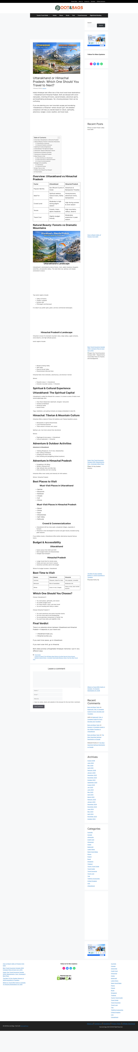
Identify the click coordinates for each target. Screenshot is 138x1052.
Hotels (54, 15)
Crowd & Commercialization (43, 161)
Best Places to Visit (40, 156)
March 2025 (90, 797)
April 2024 (90, 814)
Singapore (90, 861)
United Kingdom (92, 881)
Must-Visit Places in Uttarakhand (44, 157)
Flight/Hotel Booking (95, 15)
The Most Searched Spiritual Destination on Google (95, 737)
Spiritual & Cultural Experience (43, 147)
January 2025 (91, 802)
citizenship (90, 837)
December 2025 (92, 775)
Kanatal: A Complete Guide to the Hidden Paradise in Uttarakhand (96, 729)
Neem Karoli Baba (92, 852)
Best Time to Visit (40, 168)
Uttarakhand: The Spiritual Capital (44, 148)
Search (89, 22)
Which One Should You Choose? (43, 170)
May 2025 (90, 792)
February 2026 (91, 770)
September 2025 (92, 782)
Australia (90, 832)
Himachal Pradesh (41, 166)
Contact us (98, 1024)
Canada (89, 835)
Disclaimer (93, 1)
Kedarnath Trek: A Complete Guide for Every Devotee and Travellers (95, 712)
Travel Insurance (82, 15)
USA (88, 883)
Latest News (91, 849)
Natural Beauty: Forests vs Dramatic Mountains (47, 141)
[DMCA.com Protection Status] (64, 979)
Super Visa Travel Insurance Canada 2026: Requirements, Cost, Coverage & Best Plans (95, 462)
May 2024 (90, 811)
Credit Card (90, 839)
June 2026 (90, 763)
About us (90, 1024)
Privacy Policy (74, 1)
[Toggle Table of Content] (58, 138)
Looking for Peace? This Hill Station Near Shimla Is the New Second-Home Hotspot (55, 656)
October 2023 (91, 819)
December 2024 (92, 804)
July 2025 (90, 787)
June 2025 (90, 790)
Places (61, 15)
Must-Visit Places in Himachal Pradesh (46, 159)
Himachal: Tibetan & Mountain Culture (45, 150)
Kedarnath (90, 847)
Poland (89, 857)
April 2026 (90, 768)
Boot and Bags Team (93, 707)
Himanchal (90, 842)
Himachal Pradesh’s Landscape (44, 145)
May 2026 (90, 765)
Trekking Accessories (93, 878)
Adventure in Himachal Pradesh (43, 154)
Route (67, 15)
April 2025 (90, 794)
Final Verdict (38, 171)
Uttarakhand (40, 164)
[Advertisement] (56, 29)
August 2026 (91, 760)
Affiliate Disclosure (101, 1)
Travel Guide (38, 654)
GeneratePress (24, 1026)
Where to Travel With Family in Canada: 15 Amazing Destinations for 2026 (96, 688)
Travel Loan (90, 874)
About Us (81, 1)
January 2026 (91, 773)
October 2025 (91, 780)
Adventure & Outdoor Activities (43, 152)
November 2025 (92, 777)
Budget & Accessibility (41, 163)
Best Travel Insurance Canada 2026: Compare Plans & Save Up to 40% (96, 348)
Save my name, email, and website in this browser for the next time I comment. (57, 702)
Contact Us (86, 1)
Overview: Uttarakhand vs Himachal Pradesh (46, 140)
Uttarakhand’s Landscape (43, 143)
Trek (73, 15)
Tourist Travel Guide (42, 15)
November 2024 (92, 807)
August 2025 (91, 785)
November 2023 (92, 816)
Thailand (90, 864)
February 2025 (91, 799)
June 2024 (90, 809)
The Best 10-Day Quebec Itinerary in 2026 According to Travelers (96, 575)
